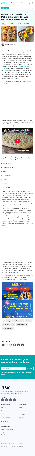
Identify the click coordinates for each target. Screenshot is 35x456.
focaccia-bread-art (8, 324)
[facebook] (4, 345)
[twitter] (7, 345)
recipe (21, 321)
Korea (20, 411)
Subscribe (29, 368)
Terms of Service (20, 372)
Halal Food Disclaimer (7, 429)
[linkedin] (11, 345)
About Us (3, 411)
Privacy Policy (21, 443)
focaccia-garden (8, 328)
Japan (20, 407)
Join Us (3, 414)
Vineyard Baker (9, 208)
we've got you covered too (18, 279)
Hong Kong (22, 414)
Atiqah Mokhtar (10, 44)
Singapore (21, 417)
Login (29, 3)
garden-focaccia (22, 324)
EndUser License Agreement (7, 443)
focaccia (28, 321)
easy (8, 321)
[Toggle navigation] (33, 3)
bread (15, 321)
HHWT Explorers (5, 417)
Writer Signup (4, 421)
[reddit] (19, 345)
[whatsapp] (15, 345)
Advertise (3, 407)
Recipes (4, 23)
